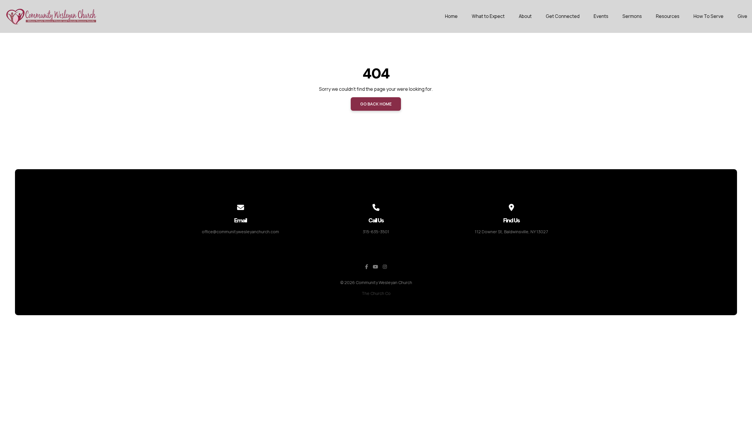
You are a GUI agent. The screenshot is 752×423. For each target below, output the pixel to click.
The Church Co (376, 293)
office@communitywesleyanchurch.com (240, 231)
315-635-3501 (376, 231)
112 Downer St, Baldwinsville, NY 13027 (511, 231)
